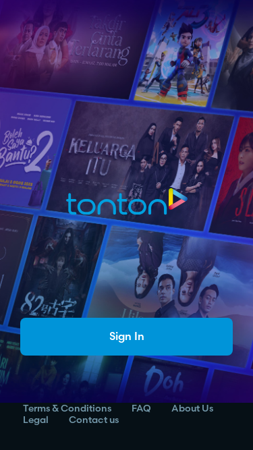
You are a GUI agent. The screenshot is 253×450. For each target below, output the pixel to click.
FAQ (141, 408)
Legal (36, 420)
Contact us (94, 420)
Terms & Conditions (67, 408)
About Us (192, 408)
